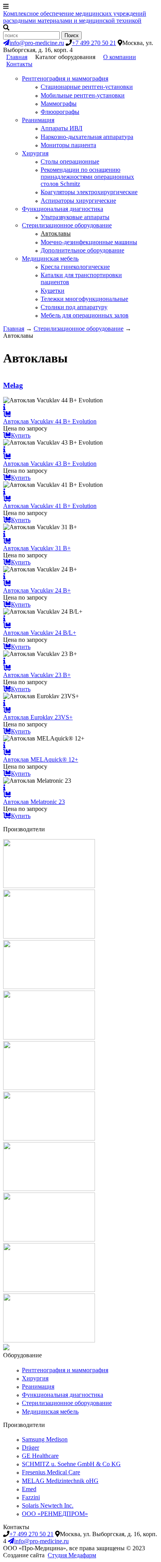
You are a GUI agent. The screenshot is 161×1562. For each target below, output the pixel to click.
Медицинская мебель (50, 258)
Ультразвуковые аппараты (75, 217)
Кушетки (52, 290)
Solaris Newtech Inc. (47, 1505)
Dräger (30, 1447)
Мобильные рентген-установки (83, 95)
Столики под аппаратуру (74, 307)
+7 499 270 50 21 (94, 43)
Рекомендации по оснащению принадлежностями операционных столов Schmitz (87, 176)
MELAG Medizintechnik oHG (60, 1480)
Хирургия (35, 153)
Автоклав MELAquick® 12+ (40, 759)
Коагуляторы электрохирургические (89, 192)
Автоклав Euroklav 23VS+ (38, 717)
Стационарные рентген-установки (87, 86)
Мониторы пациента (68, 145)
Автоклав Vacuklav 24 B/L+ (39, 632)
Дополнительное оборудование (82, 250)
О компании (119, 57)
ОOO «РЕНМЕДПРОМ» (55, 1513)
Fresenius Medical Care (51, 1472)
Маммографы (59, 103)
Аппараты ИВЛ (61, 128)
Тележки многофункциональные (84, 298)
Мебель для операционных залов (85, 315)
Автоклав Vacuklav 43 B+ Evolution (50, 463)
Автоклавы (56, 233)
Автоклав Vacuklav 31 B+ (37, 548)
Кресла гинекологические (75, 266)
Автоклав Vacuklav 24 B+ (37, 590)
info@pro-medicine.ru (36, 43)
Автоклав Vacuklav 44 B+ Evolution (50, 421)
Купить (20, 435)
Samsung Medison (45, 1439)
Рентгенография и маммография (65, 78)
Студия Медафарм (72, 1555)
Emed (29, 1489)
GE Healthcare (40, 1455)
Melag (13, 385)
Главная (16, 57)
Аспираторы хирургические (78, 200)
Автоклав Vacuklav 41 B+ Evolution (50, 506)
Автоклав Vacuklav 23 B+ (37, 675)
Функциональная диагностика (62, 208)
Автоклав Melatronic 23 (34, 801)
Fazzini (31, 1497)
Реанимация (38, 120)
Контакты (19, 64)
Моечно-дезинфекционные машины (89, 242)
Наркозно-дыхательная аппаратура (87, 136)
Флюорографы (60, 111)
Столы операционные (70, 161)
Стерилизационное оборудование (67, 225)
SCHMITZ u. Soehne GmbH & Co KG (71, 1464)
